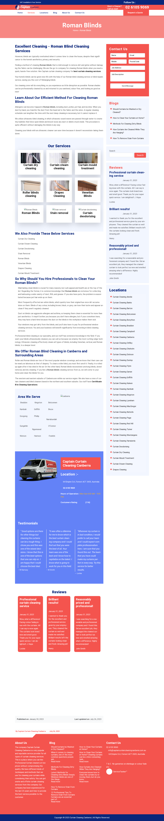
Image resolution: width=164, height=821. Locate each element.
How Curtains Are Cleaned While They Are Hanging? (90, 768)
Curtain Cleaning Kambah (123, 389)
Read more (59, 761)
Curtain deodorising (87, 214)
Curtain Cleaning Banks (122, 303)
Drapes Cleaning (59, 194)
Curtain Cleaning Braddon (123, 326)
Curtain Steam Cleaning (122, 464)
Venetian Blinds (87, 194)
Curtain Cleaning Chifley (122, 343)
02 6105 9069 (137, 7)
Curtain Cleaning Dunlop (123, 360)
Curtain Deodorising (121, 446)
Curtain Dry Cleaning (121, 452)
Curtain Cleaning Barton (122, 308)
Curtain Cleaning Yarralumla (124, 441)
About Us (66, 13)
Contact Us (79, 13)
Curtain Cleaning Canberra (123, 337)
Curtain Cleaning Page (122, 418)
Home (20, 13)
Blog (55, 13)
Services (31, 13)
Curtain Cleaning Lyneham (123, 400)
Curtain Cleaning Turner (122, 429)
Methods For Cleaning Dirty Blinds (127, 124)
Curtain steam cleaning (59, 166)
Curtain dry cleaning (30, 166)
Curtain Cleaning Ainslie (122, 297)
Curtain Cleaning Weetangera (125, 435)
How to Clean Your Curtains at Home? (128, 118)
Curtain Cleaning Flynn (122, 366)
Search (112, 151)
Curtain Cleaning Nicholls (123, 412)
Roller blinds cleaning (31, 194)
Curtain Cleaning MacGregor (124, 406)
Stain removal (59, 213)
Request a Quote (135, 13)
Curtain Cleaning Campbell (124, 331)
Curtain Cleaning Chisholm (123, 349)
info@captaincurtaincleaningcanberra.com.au (127, 750)
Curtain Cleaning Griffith (122, 377)
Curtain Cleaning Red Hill (123, 423)
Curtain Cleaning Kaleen (123, 383)
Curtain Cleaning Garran (122, 372)
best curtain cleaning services (87, 71)
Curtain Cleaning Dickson (123, 354)
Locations (44, 13)
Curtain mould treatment (87, 166)
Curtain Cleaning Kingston (123, 395)
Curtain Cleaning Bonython (124, 320)
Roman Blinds (31, 213)
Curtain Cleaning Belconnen (124, 314)
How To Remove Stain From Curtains (128, 138)
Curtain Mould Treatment (123, 458)
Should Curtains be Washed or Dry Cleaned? (62, 748)
